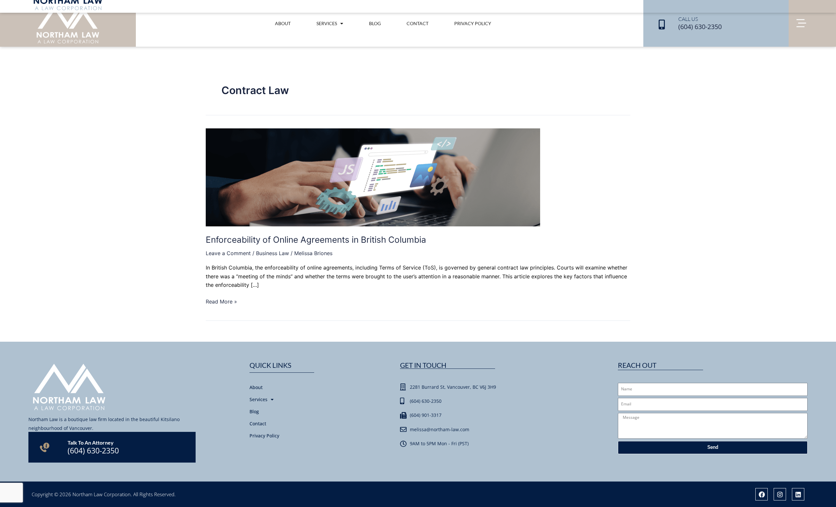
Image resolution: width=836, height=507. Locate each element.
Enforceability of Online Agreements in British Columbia (316, 240)
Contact (417, 23)
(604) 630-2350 (700, 26)
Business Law (272, 253)
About (283, 23)
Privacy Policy (472, 23)
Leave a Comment (228, 253)
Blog (375, 23)
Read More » (221, 301)
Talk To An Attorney (91, 442)
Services (326, 23)
